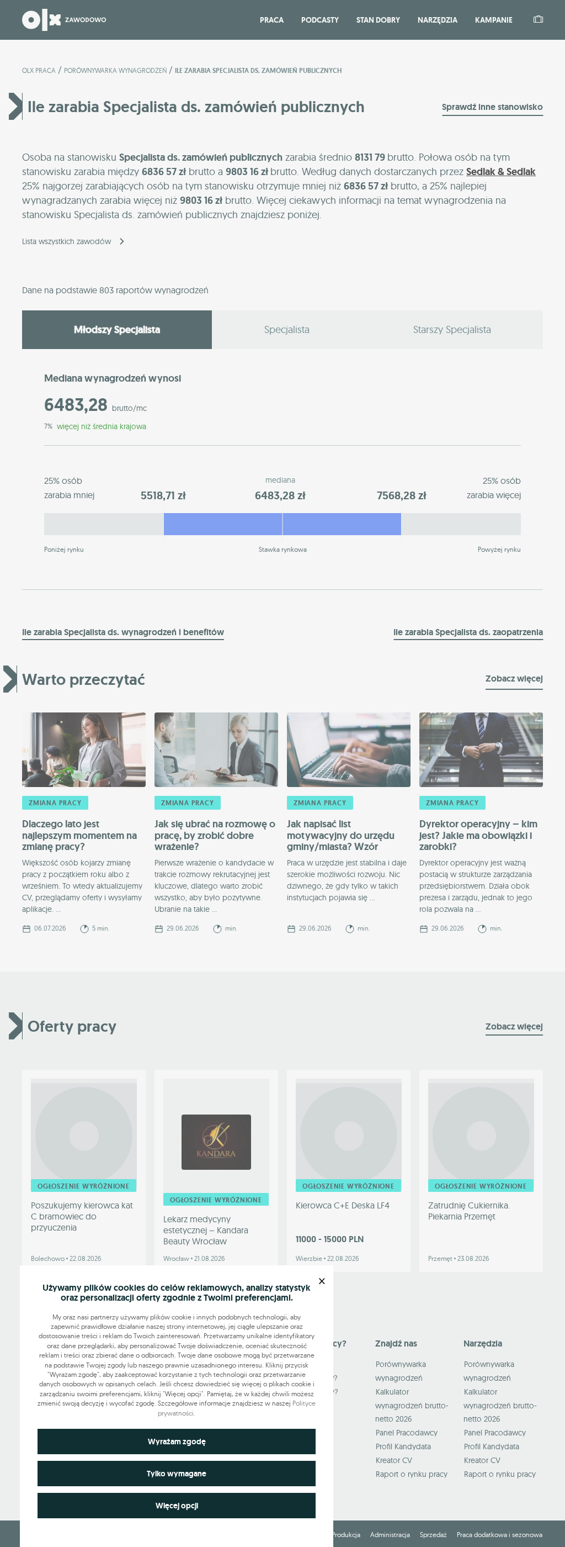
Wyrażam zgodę (177, 1441)
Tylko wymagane (176, 1474)
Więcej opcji (177, 1506)
